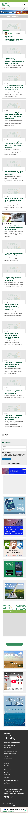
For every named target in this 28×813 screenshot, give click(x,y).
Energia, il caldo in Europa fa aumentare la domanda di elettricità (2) (13, 172)
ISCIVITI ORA (6, 459)
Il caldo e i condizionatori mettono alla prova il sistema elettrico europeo (13, 227)
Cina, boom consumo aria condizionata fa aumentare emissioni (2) (13, 278)
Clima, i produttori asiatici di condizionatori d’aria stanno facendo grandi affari (13, 87)
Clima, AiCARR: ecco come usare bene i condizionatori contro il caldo (13, 417)
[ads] (14, 473)
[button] (24, 4)
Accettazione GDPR (6, 452)
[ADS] (14, 14)
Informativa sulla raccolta (8, 811)
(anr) (18, 33)
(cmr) (6, 360)
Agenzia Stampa (11, 33)
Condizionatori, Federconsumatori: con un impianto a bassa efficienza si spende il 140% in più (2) (13, 38)
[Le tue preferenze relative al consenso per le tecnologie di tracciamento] (25, 810)
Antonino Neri (8, 223)
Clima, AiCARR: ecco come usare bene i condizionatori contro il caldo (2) (13, 391)
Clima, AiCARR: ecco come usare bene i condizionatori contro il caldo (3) (13, 364)
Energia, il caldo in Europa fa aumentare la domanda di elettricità (13, 200)
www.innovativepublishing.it (10, 753)
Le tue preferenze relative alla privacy (14, 809)
